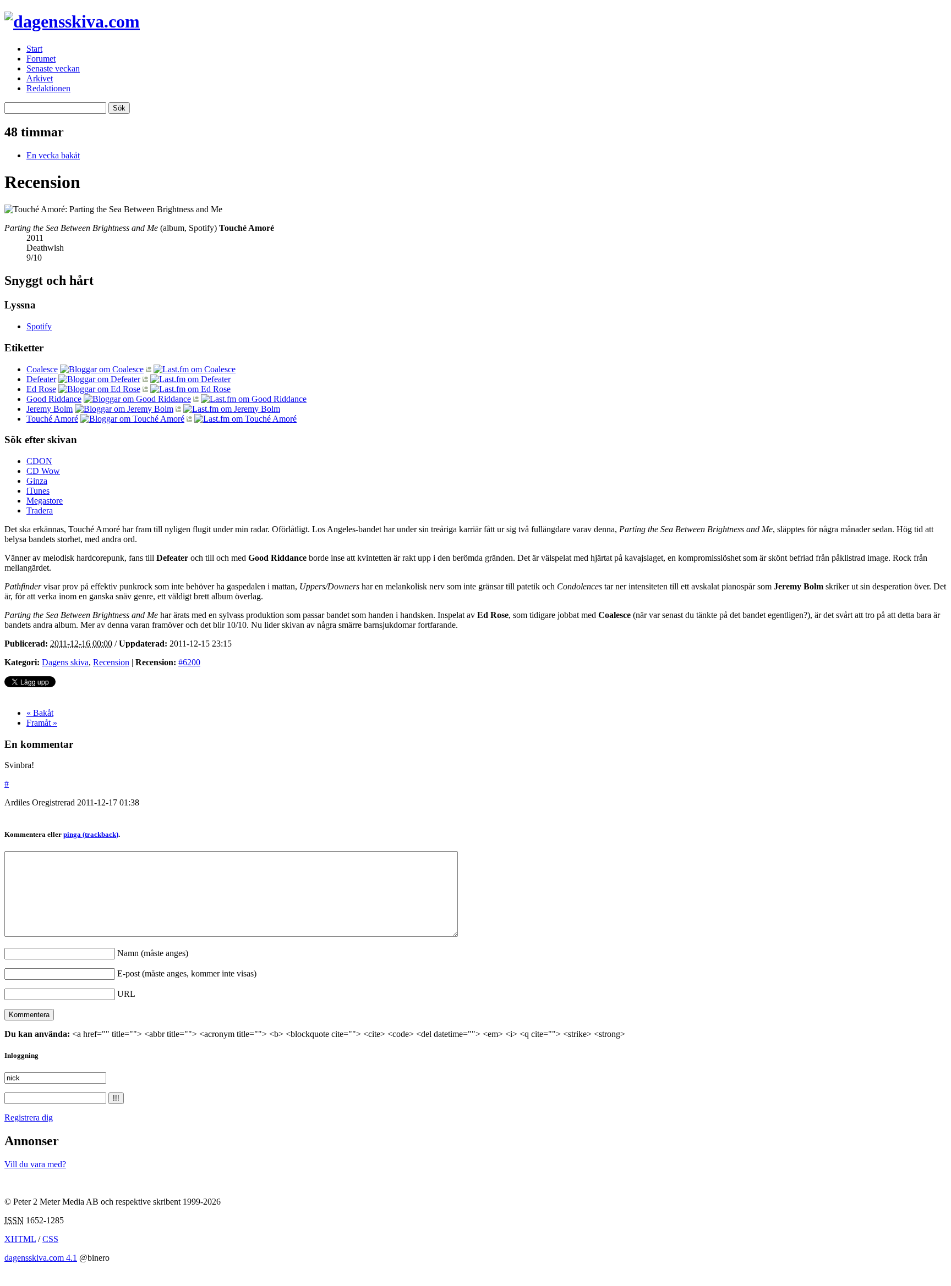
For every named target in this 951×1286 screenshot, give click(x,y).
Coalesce (42, 369)
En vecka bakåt (53, 155)
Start (34, 48)
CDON (39, 461)
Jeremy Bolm (49, 408)
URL (126, 993)
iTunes (38, 490)
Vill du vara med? (35, 1164)
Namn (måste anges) (152, 953)
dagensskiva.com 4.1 (40, 1257)
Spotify (39, 326)
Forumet (41, 58)
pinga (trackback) (90, 834)
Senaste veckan (53, 68)
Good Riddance (53, 399)
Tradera (39, 510)
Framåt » (41, 722)
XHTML (20, 1239)
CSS (50, 1239)
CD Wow (43, 471)
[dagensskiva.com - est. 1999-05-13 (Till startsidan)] (72, 21)
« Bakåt (39, 712)
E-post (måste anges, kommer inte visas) (186, 973)
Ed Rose (41, 389)
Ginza (36, 480)
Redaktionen (48, 88)
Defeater (41, 379)
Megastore (44, 500)
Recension (111, 662)
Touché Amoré (52, 418)
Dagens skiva (65, 662)
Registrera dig (28, 1117)
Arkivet (39, 78)
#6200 (189, 662)
